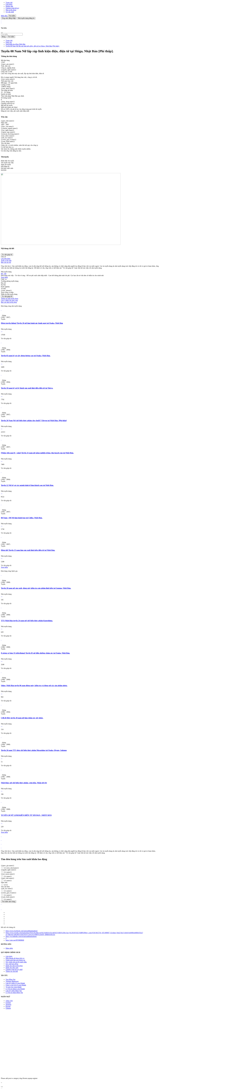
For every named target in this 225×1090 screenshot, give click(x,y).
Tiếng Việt (9, 1001)
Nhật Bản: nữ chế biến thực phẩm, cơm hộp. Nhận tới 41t (24, 783)
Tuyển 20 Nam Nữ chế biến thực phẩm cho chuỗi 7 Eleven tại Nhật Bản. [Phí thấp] (34, 420)
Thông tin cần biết (12, 971)
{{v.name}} (7, 872)
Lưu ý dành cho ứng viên (9, 300)
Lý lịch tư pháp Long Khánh (15, 989)
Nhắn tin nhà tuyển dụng (9, 294)
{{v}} (5, 885)
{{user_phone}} (6, 290)
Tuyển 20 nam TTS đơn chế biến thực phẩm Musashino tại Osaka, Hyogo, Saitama (34, 750)
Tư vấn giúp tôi (7, 255)
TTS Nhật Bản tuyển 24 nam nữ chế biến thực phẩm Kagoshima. (27, 621)
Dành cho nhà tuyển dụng (14, 966)
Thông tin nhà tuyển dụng (9, 298)
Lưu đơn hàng (5, 258)
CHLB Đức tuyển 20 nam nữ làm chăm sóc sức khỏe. (22, 718)
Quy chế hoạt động (12, 964)
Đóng (3, 37)
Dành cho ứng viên (12, 968)
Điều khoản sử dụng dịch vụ (15, 958)
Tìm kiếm (12, 16)
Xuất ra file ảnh (6, 260)
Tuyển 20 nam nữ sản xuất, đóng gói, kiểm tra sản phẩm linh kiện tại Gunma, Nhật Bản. (36, 588)
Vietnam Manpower (12, 981)
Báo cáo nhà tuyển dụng (9, 302)
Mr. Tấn (3, 273)
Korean (8, 1006)
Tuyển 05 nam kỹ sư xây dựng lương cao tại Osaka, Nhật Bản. (25, 356)
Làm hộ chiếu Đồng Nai (14, 991)
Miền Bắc (4, 16)
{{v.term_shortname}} (11, 868)
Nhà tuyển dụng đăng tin (26, 18)
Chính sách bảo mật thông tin (15, 960)
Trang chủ (9, 2)
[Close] (2, 32)
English (8, 1003)
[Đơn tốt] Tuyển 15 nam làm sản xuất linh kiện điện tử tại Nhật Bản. (28, 550)
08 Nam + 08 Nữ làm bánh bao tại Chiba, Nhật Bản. (21, 518)
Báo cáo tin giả (6, 262)
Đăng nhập (9, 948)
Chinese (8, 1008)
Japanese (8, 1004)
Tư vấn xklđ (10, 12)
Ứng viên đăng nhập (9, 18)
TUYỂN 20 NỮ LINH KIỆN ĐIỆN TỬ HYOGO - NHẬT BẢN (26, 815)
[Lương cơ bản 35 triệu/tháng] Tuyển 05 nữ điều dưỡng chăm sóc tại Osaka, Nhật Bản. (35, 653)
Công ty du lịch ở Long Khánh (16, 985)
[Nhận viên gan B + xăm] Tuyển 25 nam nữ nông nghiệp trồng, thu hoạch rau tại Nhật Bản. (37, 453)
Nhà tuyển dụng (11, 10)
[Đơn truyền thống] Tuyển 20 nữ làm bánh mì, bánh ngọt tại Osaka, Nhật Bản (32, 323)
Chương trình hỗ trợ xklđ (14, 969)
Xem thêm (4, 277)
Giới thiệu (9, 4)
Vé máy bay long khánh (13, 987)
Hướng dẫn (9, 6)
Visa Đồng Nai (10, 979)
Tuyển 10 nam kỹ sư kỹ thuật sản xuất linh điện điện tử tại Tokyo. (27, 388)
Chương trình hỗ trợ (12, 8)
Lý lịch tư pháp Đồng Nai (14, 992)
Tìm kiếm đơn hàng (8, 901)
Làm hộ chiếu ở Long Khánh (15, 983)
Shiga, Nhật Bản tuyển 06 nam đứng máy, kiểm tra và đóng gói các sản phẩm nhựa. (34, 685)
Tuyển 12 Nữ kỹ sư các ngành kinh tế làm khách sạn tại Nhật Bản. (27, 485)
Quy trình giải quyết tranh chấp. (16, 962)
